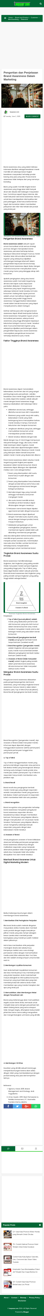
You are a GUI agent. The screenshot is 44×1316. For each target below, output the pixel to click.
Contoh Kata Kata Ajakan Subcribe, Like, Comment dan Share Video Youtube (25, 1259)
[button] (40, 4)
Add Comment (33, 116)
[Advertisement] (22, 46)
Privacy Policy (34, 1297)
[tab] (8, 1148)
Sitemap (23, 1297)
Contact (14, 1297)
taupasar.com (14, 1308)
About (6, 1297)
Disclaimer (22, 1301)
